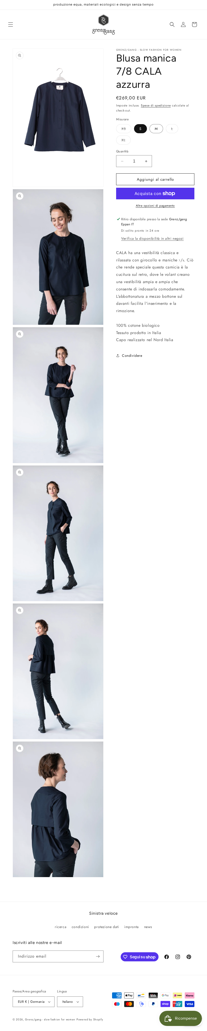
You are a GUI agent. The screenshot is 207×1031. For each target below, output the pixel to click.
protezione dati (106, 926)
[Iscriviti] (97, 956)
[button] (10, 24)
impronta (131, 926)
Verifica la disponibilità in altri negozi (152, 238)
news (148, 926)
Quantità (122, 151)
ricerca (60, 926)
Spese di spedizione (156, 105)
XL (126, 141)
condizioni (80, 926)
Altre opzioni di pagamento (155, 205)
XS (126, 129)
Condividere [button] (132, 355)
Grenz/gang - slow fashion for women (50, 1019)
